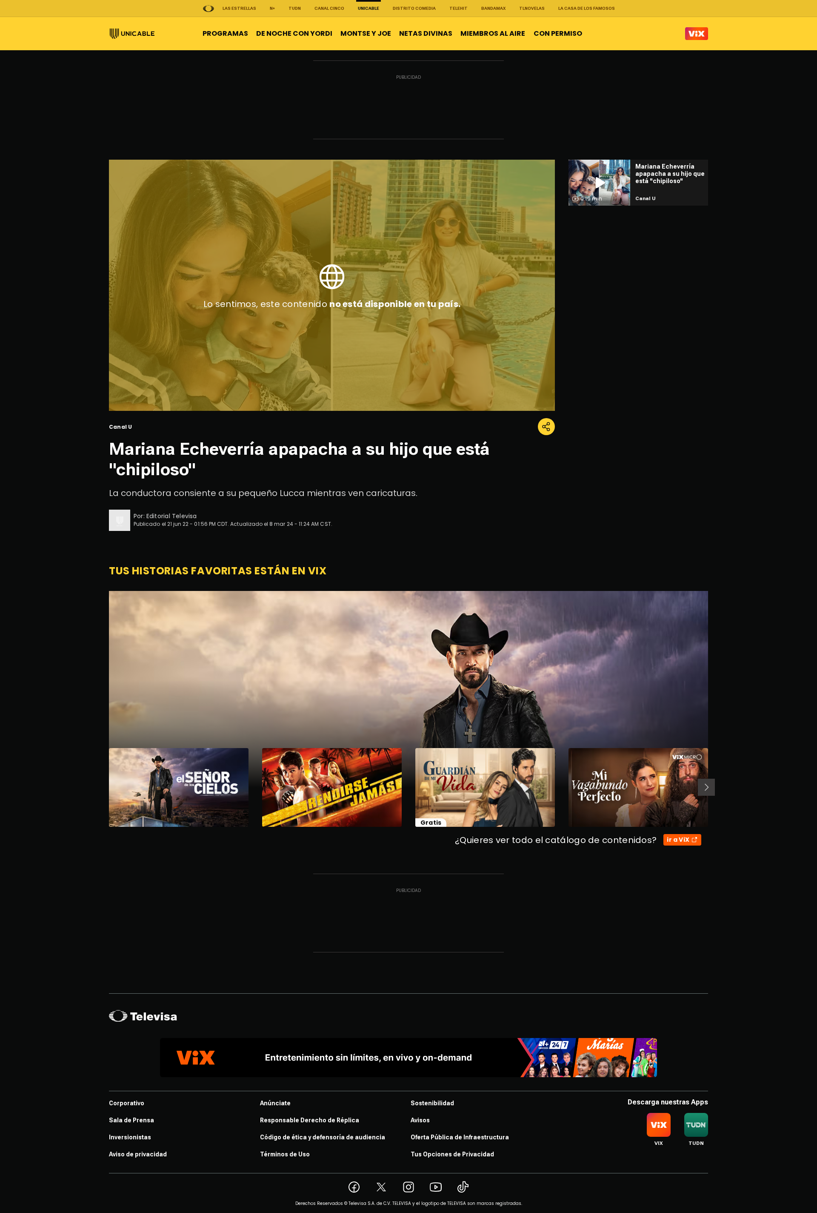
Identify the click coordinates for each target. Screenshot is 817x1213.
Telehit (458, 8)
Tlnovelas (532, 8)
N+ (272, 8)
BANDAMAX (493, 8)
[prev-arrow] (103, 787)
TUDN (295, 8)
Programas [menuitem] (225, 33)
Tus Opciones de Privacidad (452, 1154)
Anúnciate (275, 1103)
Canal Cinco (329, 8)
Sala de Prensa (131, 1120)
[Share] (546, 426)
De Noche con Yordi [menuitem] (294, 33)
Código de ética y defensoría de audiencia (322, 1137)
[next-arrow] (706, 787)
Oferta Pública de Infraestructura (460, 1137)
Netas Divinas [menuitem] (425, 33)
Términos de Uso (285, 1154)
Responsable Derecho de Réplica (309, 1120)
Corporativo (126, 1103)
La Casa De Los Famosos (586, 8)
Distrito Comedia (414, 8)
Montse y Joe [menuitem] (365, 33)
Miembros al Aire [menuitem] (492, 33)
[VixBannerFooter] (408, 1057)
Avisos (420, 1120)
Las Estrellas (239, 8)
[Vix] (696, 33)
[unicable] (132, 33)
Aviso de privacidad (138, 1154)
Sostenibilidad (432, 1103)
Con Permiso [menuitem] (558, 33)
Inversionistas (130, 1137)
